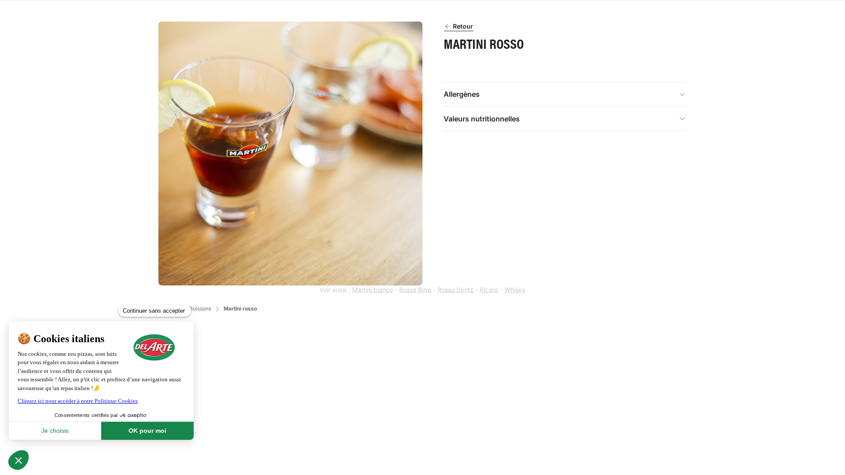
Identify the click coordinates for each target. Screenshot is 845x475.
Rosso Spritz (455, 289)
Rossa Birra (415, 289)
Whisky (514, 289)
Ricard (489, 289)
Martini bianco (372, 289)
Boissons (200, 308)
